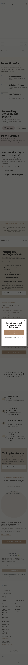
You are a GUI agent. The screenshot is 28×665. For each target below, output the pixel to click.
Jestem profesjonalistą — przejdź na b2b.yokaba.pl (14, 338)
